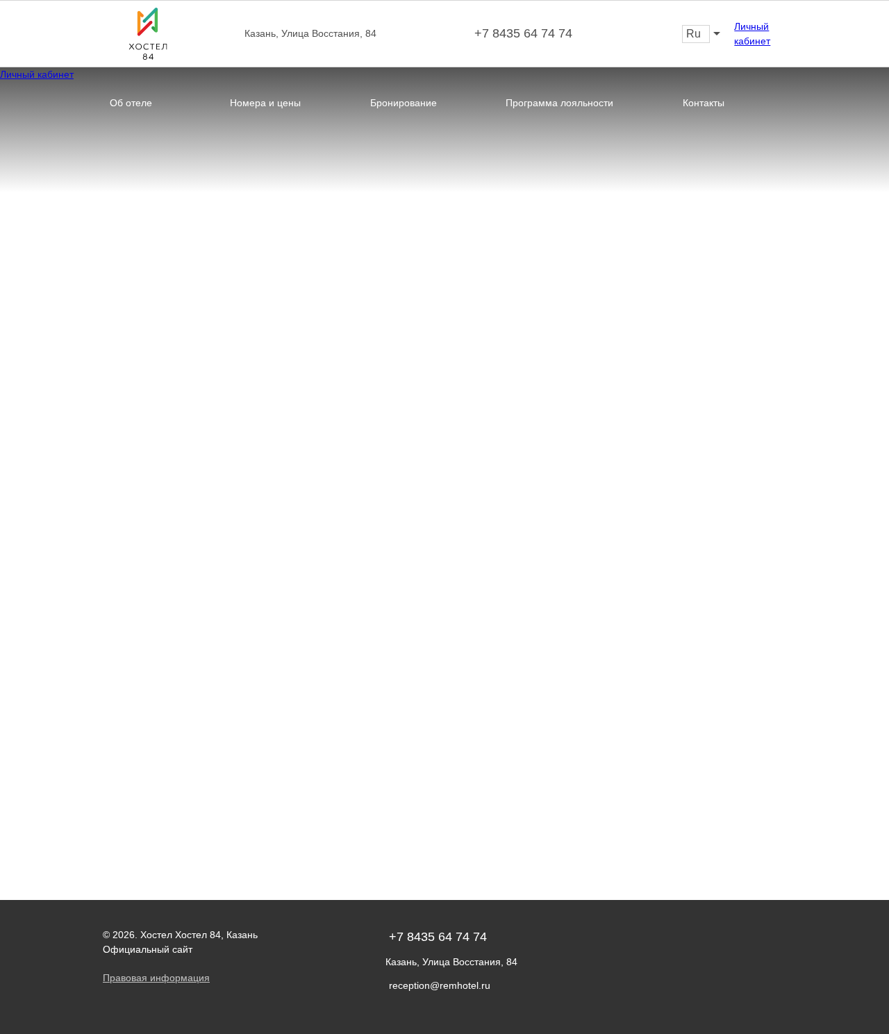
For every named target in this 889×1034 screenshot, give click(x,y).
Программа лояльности (559, 102)
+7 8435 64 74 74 (523, 33)
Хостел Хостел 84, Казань (199, 934)
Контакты (703, 102)
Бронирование (403, 102)
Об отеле (131, 102)
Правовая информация (156, 977)
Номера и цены (265, 102)
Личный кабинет (752, 34)
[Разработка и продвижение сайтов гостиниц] (774, 946)
